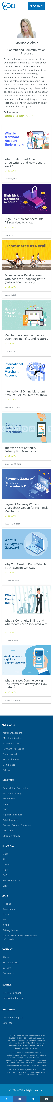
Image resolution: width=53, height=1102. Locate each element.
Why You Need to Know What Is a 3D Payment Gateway (25, 566)
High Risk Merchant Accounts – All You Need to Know (25, 220)
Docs (5, 853)
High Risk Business (12, 814)
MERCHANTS (8, 724)
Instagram (9, 115)
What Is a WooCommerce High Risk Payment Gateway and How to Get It (26, 683)
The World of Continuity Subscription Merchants (20, 449)
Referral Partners (12, 992)
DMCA (6, 914)
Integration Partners (13, 998)
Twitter (29, 115)
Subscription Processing (15, 788)
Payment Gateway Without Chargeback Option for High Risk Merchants (26, 507)
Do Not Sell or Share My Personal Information (20, 937)
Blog (5, 885)
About (6, 957)
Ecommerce (9, 798)
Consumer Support (13, 1017)
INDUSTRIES (8, 780)
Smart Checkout (11, 759)
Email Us (7, 1022)
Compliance (9, 764)
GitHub (6, 864)
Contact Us (8, 973)
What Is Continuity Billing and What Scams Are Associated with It (26, 624)
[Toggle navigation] (51, 6)
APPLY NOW (36, 5)
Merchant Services (12, 738)
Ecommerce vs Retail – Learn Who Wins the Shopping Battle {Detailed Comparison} (25, 278)
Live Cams (8, 830)
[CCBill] (8, 6)
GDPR (6, 925)
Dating (6, 804)
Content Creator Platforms (17, 825)
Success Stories (11, 962)
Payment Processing (13, 748)
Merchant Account (12, 732)
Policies (7, 903)
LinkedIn (19, 115)
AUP (5, 919)
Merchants (10, 171)
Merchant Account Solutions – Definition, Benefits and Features (26, 337)
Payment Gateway (12, 743)
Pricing (6, 770)
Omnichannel (10, 754)
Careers (7, 967)
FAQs (5, 875)
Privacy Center (10, 930)
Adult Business (10, 820)
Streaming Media (12, 835)
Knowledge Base (11, 880)
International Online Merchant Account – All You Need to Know (26, 393)
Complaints (9, 909)
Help (5, 869)
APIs (5, 859)
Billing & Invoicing (12, 793)
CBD (5, 809)
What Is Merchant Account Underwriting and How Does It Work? (25, 162)
